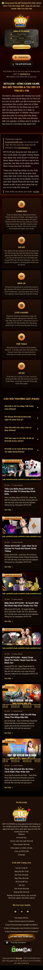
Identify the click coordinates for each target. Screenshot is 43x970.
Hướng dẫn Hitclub (21, 892)
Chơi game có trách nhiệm (21, 848)
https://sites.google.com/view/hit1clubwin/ (21, 928)
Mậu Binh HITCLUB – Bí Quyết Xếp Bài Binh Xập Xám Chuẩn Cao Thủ (21, 604)
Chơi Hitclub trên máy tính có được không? (18, 428)
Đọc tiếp (8, 510)
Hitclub (19, 958)
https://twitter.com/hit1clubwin (22, 921)
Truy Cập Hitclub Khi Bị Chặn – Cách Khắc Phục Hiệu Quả (20, 770)
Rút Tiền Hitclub (21, 875)
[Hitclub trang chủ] (21, 20)
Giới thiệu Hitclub (21, 888)
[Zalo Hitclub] (27, 911)
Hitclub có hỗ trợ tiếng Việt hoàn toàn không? (19, 407)
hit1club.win (21, 838)
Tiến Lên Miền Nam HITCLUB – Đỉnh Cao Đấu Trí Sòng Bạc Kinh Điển (20, 491)
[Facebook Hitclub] (15, 911)
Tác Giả (21, 885)
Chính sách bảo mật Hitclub (21, 841)
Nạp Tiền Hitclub (22, 878)
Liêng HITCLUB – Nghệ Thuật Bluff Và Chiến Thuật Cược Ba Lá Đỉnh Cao (20, 660)
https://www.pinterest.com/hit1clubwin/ (21, 931)
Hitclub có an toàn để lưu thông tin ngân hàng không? (19, 450)
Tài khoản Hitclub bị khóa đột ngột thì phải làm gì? (18, 418)
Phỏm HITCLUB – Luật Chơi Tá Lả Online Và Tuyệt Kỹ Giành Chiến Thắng (21, 548)
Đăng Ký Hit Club (21, 871)
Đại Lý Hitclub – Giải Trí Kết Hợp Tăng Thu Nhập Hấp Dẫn (20, 715)
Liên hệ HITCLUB (21, 851)
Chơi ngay (23, 57)
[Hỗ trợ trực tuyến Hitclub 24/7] (21, 936)
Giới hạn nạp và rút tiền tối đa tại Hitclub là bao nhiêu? (19, 439)
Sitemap (21, 855)
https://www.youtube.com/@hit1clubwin (21, 925)
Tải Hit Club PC (21, 868)
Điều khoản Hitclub (21, 844)
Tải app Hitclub (23, 64)
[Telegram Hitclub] (21, 911)
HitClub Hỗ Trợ (22, 882)
